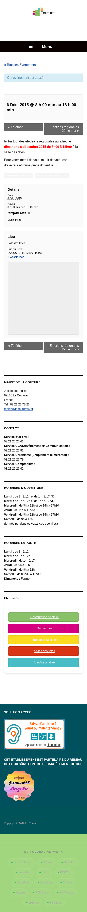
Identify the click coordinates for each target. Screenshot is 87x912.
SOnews (48, 862)
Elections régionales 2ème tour (64, 128)
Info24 (45, 872)
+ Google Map (15, 256)
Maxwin (20, 892)
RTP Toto (65, 872)
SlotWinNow (67, 892)
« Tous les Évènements (20, 65)
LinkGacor (46, 882)
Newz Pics (24, 872)
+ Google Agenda (18, 175)
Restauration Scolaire (44, 617)
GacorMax (23, 882)
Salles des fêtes (44, 651)
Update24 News (23, 862)
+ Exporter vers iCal (52, 175)
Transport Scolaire (45, 639)
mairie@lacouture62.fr (18, 408)
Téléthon (15, 127)
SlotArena (55, 902)
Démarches (44, 628)
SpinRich (33, 902)
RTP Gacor (42, 892)
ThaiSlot (68, 882)
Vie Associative (44, 662)
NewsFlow (70, 862)
